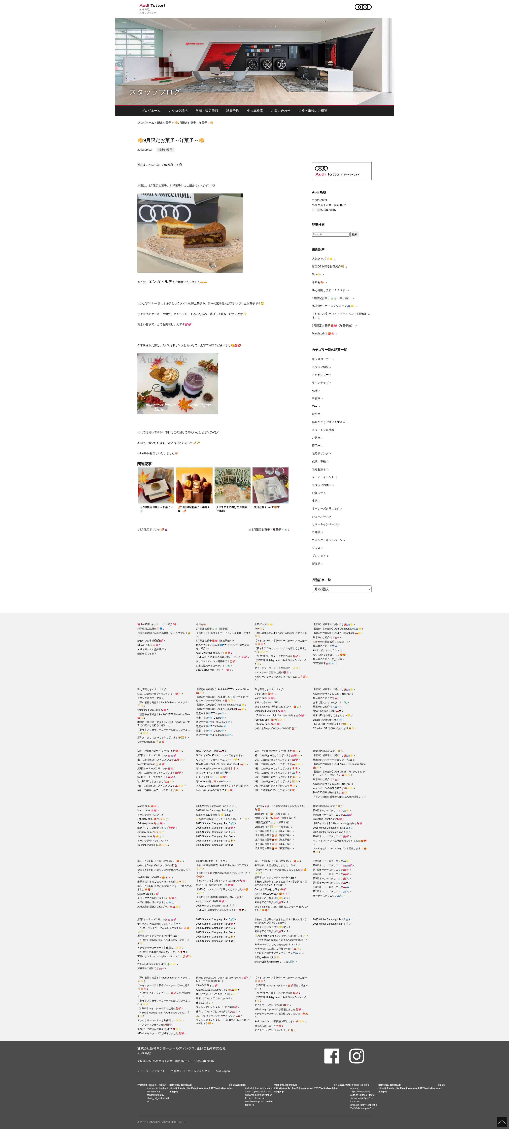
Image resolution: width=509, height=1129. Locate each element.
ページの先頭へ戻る (502, 1122)
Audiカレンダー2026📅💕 (210, 901)
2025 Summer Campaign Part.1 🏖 (215, 845)
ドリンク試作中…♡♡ (149, 698)
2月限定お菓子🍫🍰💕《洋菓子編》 (273, 818)
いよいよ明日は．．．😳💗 (211, 777)
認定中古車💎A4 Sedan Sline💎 (213, 735)
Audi (315, 390)
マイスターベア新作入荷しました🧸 (273, 1030)
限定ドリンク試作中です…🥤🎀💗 (156, 827)
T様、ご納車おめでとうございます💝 (274, 790)
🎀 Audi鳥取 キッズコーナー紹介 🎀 (156, 624)
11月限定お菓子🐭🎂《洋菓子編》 (273, 844)
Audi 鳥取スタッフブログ (147, 11)
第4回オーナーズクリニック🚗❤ (330, 882)
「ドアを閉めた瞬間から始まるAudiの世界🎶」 (338, 796)
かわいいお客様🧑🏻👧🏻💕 (150, 640)
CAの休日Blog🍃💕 (148, 893)
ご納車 (316, 437)
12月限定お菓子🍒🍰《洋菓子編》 (273, 835)
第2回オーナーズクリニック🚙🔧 (331, 891)
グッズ (316, 547)
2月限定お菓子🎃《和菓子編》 (271, 813)
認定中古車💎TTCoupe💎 (210, 713)
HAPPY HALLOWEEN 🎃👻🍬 (154, 877)
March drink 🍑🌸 (323, 333)
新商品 (316, 563)
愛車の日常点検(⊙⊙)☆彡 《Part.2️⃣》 (274, 961)
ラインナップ (320, 382)
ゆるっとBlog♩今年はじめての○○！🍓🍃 (276, 706)
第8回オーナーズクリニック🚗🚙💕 (156, 755)
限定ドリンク (320, 453)
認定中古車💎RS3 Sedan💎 (211, 726)
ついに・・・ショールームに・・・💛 (216, 759)
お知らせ (317, 492)
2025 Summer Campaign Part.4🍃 (214, 832)
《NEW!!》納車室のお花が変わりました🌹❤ (220, 910)
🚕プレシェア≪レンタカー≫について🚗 (218, 1015)
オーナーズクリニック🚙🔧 (328, 895)
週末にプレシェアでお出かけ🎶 (213, 998)
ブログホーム (150, 110)
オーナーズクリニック (326, 508)
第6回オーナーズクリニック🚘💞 (155, 777)
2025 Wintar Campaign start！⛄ (331, 832)
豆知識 (316, 532)
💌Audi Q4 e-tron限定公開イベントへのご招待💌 (222, 785)
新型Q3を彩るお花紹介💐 (328, 266)
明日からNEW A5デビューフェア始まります (219, 755)
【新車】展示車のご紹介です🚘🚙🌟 (333, 624)
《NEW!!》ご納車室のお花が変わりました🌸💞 (221, 657)
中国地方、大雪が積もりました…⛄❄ (274, 865)
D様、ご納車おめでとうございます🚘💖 (159, 772)
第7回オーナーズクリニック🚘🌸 (155, 768)
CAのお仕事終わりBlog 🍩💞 (270, 889)
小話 (315, 500)
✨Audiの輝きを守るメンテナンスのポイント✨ (222, 819)
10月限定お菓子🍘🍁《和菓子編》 (273, 848)
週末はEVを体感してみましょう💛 (331, 715)
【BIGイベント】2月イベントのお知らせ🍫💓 (279, 715)
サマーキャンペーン (324, 524)
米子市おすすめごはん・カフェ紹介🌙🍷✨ (161, 881)
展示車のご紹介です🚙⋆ (326, 646)
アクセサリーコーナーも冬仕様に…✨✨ (276, 668)
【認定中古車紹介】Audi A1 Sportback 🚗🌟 (337, 633)
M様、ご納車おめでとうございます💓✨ (159, 693)
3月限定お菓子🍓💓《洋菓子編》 (333, 325)
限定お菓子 (164, 122)
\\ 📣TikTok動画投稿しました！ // (330, 641)
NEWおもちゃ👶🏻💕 (147, 645)
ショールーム (320, 516)
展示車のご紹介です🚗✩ (326, 779)
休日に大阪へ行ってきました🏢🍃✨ (216, 994)
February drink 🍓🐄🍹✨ (268, 719)
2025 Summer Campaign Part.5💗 (214, 827)
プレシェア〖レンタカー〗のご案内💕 (216, 1007)
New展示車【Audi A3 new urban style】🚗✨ (221, 764)
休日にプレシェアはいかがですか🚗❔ (217, 1011)
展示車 (316, 445)
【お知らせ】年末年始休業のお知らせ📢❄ (219, 897)
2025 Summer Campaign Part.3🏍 (214, 836)
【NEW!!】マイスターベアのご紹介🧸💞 (276, 656)
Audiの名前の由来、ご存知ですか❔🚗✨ (276, 948)
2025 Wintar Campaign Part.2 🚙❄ (215, 810)
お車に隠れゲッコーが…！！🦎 (213, 665)
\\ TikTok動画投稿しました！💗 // (213, 670)
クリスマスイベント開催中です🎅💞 (215, 661)
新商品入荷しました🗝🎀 (267, 1025)
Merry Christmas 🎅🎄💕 (151, 741)
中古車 (316, 398)
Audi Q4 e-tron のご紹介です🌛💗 (214, 790)
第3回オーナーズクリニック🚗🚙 (331, 887)
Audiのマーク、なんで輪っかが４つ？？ (276, 944)
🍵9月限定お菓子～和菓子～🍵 (267, 529)
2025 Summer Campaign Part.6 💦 (215, 823)
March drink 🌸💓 (264, 698)
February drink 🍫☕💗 (267, 724)
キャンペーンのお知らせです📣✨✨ (333, 788)
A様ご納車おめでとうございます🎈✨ (274, 785)
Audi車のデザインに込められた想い (332, 693)
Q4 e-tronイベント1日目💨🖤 (212, 772)
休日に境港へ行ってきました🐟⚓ (155, 902)
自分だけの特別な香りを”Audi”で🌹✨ (158, 1029)
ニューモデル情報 (323, 429)
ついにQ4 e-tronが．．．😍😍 (329, 654)
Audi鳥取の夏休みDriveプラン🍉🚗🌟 (158, 906)
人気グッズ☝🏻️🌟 (322, 258)
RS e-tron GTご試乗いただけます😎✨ (334, 728)
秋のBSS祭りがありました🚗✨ (154, 781)
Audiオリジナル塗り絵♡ (150, 649)
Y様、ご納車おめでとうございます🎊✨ (276, 781)
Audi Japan (223, 1071)
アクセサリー (320, 374)
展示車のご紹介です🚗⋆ (326, 637)
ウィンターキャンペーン (327, 540)
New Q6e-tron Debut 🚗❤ (327, 711)
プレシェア (319, 555)
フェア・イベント (323, 477)
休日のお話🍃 (203, 1002)
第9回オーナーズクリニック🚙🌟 (333, 305)
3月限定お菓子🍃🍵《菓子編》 (332, 298)
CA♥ (314, 406)
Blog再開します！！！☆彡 (329, 290)
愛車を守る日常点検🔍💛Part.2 (213, 814)
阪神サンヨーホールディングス (190, 1071)
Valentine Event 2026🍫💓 (151, 710)
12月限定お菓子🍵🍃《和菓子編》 (273, 831)
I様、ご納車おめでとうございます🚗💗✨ (160, 759)
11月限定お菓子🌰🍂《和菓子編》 (273, 839)
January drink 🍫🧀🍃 (149, 836)
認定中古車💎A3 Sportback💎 (213, 722)
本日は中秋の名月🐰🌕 (267, 957)
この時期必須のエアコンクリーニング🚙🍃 (277, 953)
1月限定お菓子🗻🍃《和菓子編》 (272, 822)
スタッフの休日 (321, 485)
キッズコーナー (321, 358)
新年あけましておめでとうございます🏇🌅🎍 (162, 737)
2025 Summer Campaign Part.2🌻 (214, 840)
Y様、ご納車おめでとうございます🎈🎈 (276, 768)
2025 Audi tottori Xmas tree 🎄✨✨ (156, 964)
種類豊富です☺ (145, 653)
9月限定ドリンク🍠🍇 (153, 529)
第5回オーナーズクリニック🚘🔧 (331, 878)
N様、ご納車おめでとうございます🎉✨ (159, 790)
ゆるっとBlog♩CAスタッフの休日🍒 (274, 728)
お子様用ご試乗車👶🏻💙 (149, 628)
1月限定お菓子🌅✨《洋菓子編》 (272, 826)
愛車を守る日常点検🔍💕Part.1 (271, 902)
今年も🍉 (318, 282)
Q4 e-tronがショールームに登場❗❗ (216, 768)
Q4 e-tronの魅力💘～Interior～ (212, 781)
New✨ (317, 274)
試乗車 (316, 414)
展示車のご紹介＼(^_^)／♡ (327, 659)
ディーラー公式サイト (151, 1071)
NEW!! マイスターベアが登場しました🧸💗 (160, 1033)
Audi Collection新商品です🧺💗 (213, 652)
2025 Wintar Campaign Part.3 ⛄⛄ (215, 806)
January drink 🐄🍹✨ (149, 832)
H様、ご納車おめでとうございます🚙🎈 (276, 772)
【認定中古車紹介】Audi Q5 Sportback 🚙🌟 (337, 628)
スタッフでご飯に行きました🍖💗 (155, 898)
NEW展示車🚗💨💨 (324, 663)
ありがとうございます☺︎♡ (328, 422)
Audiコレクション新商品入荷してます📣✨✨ (279, 1021)
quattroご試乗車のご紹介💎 (328, 719)
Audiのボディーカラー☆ (326, 650)
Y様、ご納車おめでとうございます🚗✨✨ (160, 785)
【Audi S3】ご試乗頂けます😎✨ (331, 724)
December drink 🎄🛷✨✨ (152, 845)
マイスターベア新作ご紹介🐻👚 (271, 672)
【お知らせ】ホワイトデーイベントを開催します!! (341, 315)
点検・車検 (319, 461)
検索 (354, 234)
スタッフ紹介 (320, 366)
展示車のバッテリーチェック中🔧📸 (332, 759)
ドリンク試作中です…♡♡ (151, 840)
